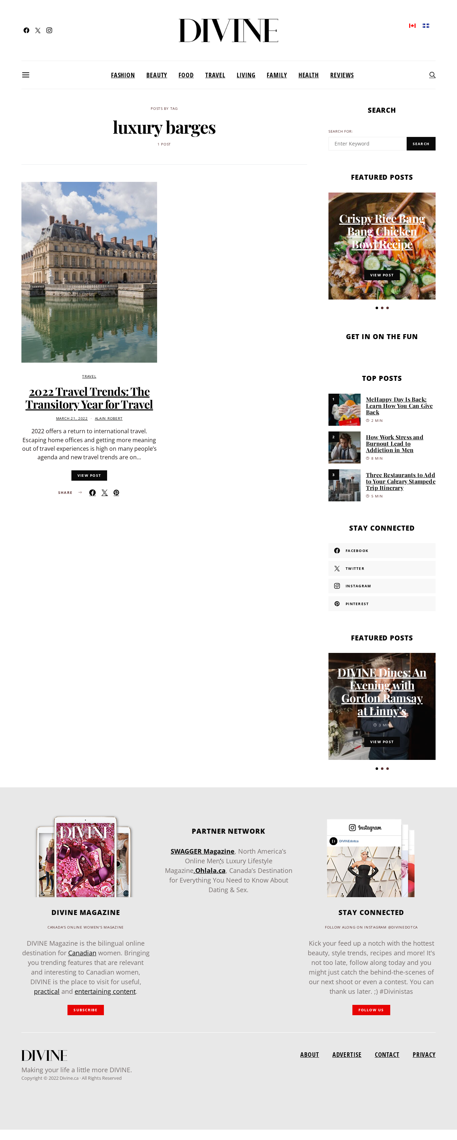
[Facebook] (26, 30)
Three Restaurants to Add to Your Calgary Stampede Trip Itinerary (401, 481)
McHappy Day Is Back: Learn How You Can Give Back (399, 405)
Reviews (342, 75)
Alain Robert (109, 418)
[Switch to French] (426, 25)
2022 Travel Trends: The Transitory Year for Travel (89, 397)
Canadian (82, 953)
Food (186, 75)
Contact (387, 1054)
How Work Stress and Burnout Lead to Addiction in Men (394, 443)
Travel (215, 75)
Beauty (156, 75)
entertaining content (105, 991)
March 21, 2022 (72, 418)
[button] (377, 308)
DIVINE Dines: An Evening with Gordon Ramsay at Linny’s (381, 691)
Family (277, 75)
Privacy (424, 1054)
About (309, 1054)
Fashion (123, 75)
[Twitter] (38, 30)
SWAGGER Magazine (203, 851)
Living (246, 75)
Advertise (347, 1054)
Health (308, 75)
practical (47, 991)
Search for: (340, 131)
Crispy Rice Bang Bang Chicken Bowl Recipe (382, 230)
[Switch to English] (412, 25)
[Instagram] (49, 30)
